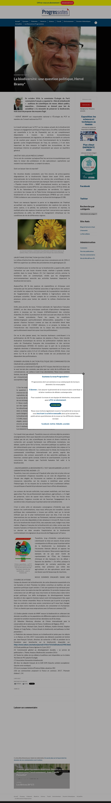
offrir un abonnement (57, 400)
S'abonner (33, 390)
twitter (53, 424)
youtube (66, 424)
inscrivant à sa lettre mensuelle (49, 413)
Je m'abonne (55, 405)
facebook (45, 424)
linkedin (59, 424)
